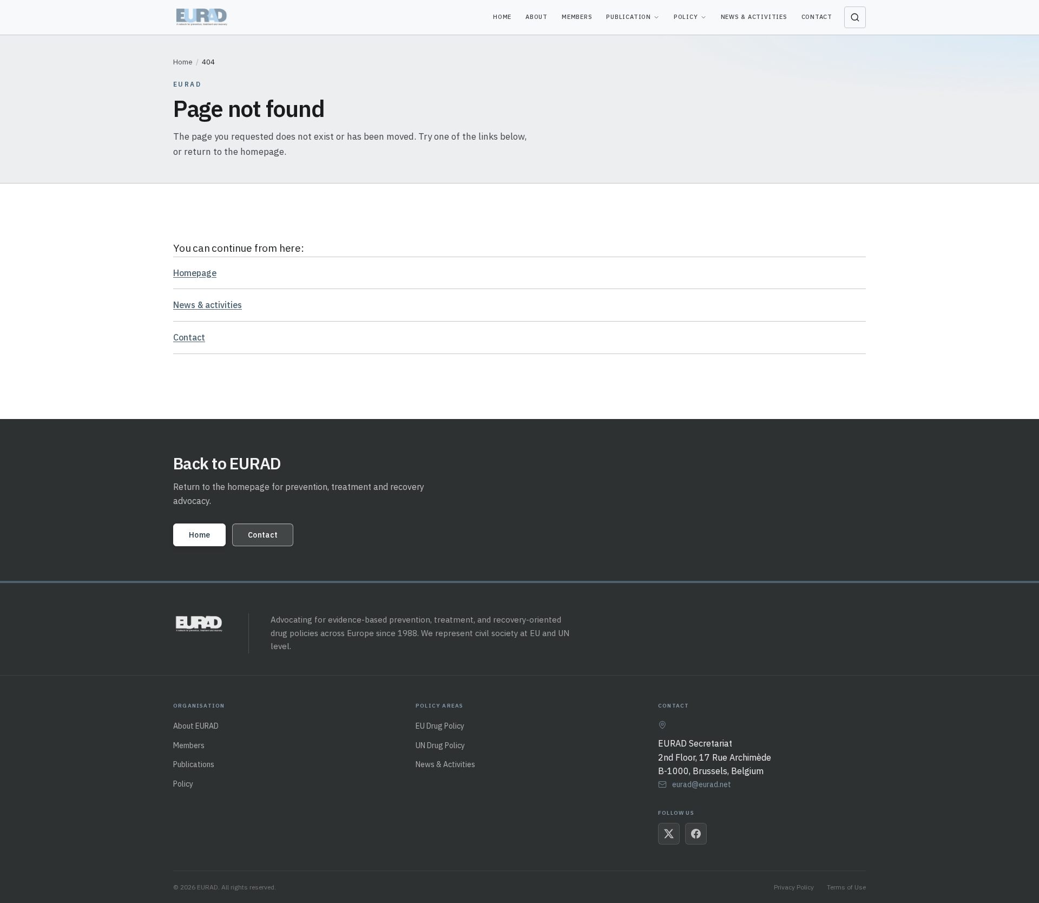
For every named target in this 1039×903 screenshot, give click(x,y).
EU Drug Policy (440, 726)
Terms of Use (846, 887)
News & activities (207, 304)
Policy (686, 17)
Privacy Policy (794, 887)
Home (502, 17)
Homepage (194, 272)
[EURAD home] (202, 17)
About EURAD (196, 726)
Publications (193, 764)
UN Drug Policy (440, 745)
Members (577, 17)
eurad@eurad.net (701, 784)
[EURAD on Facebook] (696, 834)
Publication (628, 17)
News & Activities (754, 17)
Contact (816, 17)
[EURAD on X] (669, 834)
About (536, 17)
